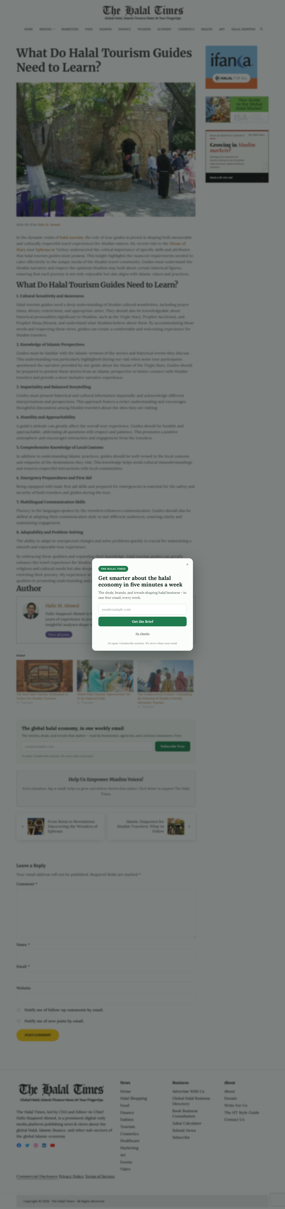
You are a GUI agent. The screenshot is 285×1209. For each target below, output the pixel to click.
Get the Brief (142, 621)
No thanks (143, 634)
